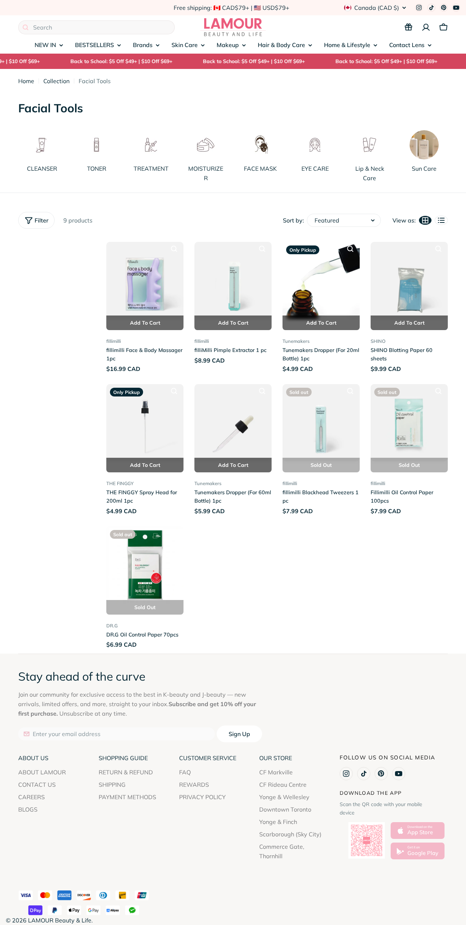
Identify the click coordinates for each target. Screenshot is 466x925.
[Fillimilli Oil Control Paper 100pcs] (409, 422)
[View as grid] (425, 220)
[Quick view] (174, 249)
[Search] (25, 27)
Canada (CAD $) (376, 7)
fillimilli (113, 341)
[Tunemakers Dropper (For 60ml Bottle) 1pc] (233, 422)
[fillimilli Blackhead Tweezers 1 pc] (321, 422)
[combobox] (96, 27)
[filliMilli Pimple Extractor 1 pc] (233, 280)
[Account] (426, 27)
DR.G (112, 625)
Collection (56, 81)
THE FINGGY (120, 483)
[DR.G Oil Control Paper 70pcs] (144, 565)
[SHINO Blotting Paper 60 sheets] (409, 280)
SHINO (378, 341)
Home (26, 81)
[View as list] (441, 220)
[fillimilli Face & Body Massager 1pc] (144, 280)
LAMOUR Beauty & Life (59, 920)
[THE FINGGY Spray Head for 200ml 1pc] (144, 422)
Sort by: (293, 220)
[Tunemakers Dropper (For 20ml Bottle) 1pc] (321, 280)
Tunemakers (296, 341)
